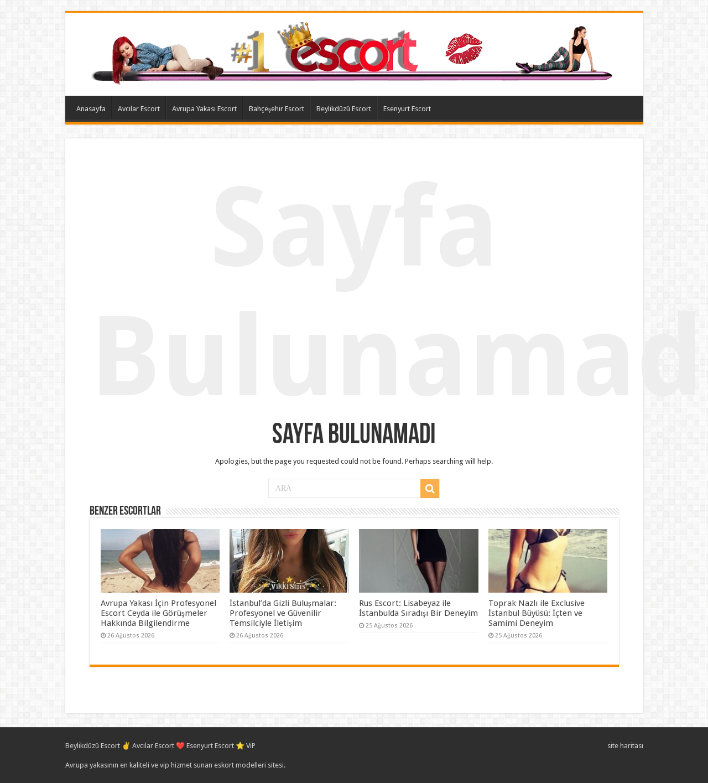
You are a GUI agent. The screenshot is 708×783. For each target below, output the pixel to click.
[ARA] (429, 488)
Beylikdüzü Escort (343, 109)
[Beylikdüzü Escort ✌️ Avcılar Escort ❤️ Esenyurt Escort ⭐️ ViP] (354, 52)
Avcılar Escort (139, 109)
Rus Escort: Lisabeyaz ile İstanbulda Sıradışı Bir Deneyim (418, 608)
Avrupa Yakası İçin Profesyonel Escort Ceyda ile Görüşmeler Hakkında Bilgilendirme (158, 613)
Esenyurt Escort (407, 109)
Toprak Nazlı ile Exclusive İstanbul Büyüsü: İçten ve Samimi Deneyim (536, 613)
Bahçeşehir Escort (276, 109)
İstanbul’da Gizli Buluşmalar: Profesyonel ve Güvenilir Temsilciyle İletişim (283, 613)
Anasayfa (91, 109)
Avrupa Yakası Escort (204, 109)
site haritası (625, 745)
